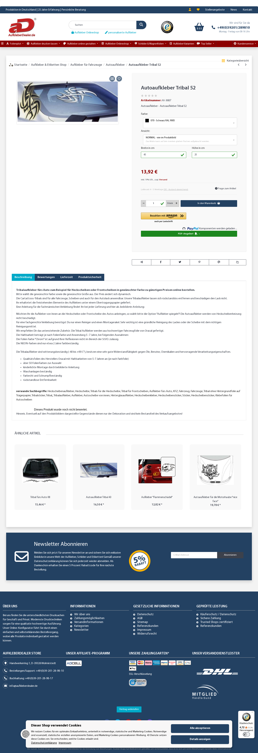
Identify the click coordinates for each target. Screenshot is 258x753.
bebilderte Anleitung (132, 307)
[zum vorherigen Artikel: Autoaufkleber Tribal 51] (238, 65)
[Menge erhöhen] (176, 203)
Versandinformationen (88, 622)
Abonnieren (230, 555)
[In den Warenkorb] (14, 71)
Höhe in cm (198, 148)
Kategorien (81, 626)
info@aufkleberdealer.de (23, 686)
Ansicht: (145, 131)
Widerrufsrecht (147, 634)
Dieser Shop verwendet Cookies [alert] (56, 725)
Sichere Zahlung (210, 618)
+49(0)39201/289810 (233, 28)
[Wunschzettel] (198, 9)
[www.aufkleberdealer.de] (22, 27)
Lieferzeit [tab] (66, 277)
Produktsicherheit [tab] (89, 277)
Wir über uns (82, 614)
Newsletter (81, 630)
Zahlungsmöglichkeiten (89, 618)
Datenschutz (145, 614)
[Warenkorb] (198, 27)
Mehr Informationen (222, 749)
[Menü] (252, 713)
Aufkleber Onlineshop (86, 32)
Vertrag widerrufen (129, 709)
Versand (163, 180)
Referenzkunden (147, 626)
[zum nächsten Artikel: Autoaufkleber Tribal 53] (245, 65)
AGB (140, 618)
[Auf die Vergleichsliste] (112, 79)
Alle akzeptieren (200, 728)
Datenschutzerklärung (47, 561)
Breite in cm (147, 148)
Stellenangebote (215, 9)
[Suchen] (141, 25)
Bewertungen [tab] (46, 277)
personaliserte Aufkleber (122, 32)
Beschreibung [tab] (23, 277)
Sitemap (142, 622)
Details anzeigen (200, 739)
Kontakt (247, 9)
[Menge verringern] (143, 203)
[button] (190, 9)
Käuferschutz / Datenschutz (218, 614)
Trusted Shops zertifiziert (216, 622)
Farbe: (144, 114)
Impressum (144, 630)
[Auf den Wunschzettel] (119, 79)
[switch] (246, 734)
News (233, 9)
